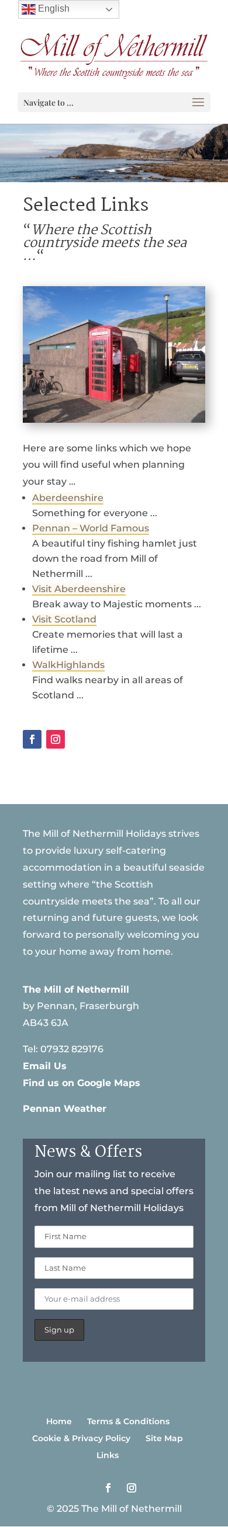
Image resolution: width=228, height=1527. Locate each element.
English (53, 8)
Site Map (164, 1438)
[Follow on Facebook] (32, 739)
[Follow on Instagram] (55, 739)
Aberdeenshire (67, 497)
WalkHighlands (68, 664)
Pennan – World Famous (90, 528)
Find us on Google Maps (81, 1082)
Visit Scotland (64, 619)
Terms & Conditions (128, 1421)
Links (107, 1455)
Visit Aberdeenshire (79, 588)
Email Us (45, 1066)
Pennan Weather (64, 1108)
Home (59, 1421)
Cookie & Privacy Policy (81, 1438)
